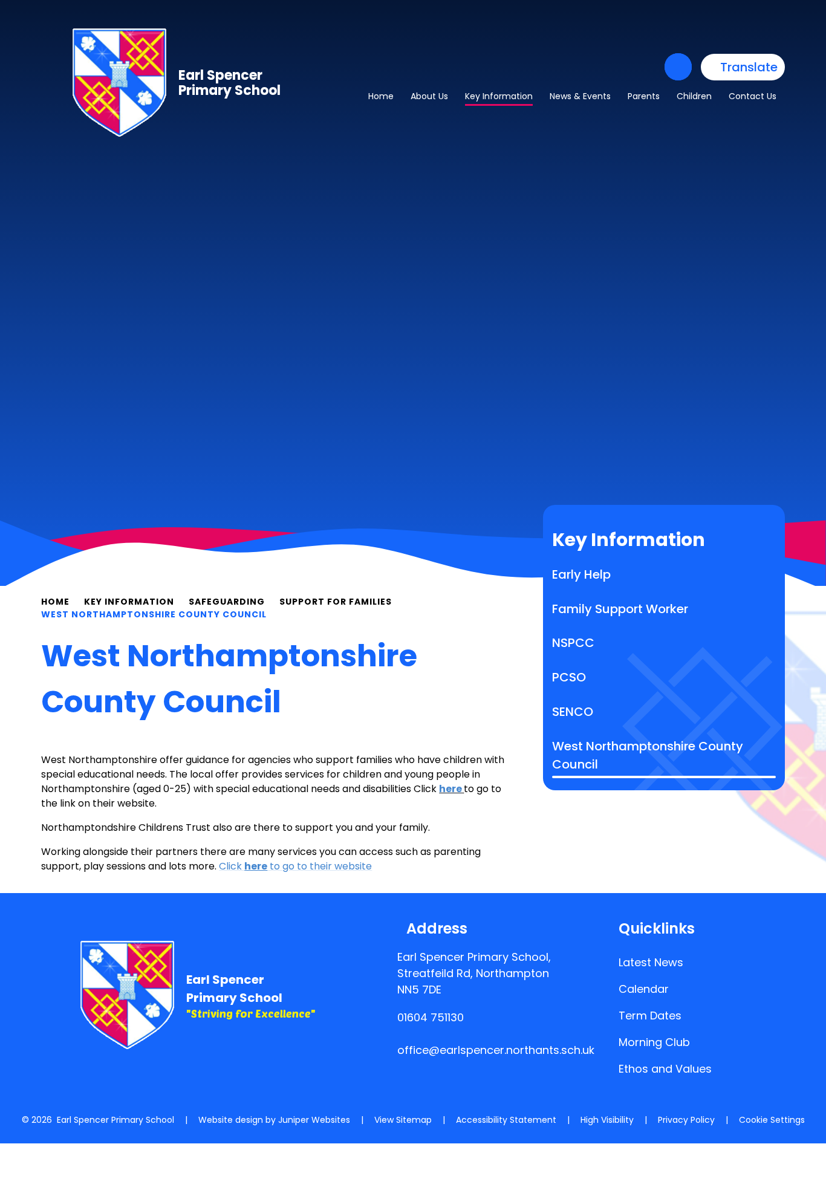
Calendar (644, 988)
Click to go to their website (295, 866)
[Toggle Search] (678, 66)
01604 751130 (430, 1017)
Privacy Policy (686, 1120)
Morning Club (654, 1042)
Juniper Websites (314, 1120)
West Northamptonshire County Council (154, 614)
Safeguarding (227, 602)
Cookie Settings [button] (772, 1120)
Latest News (651, 962)
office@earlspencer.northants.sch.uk (495, 1050)
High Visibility (607, 1120)
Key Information (129, 602)
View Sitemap (403, 1120)
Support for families (335, 602)
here (450, 789)
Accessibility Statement (506, 1120)
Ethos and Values (665, 1068)
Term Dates (650, 1015)
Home (55, 602)
